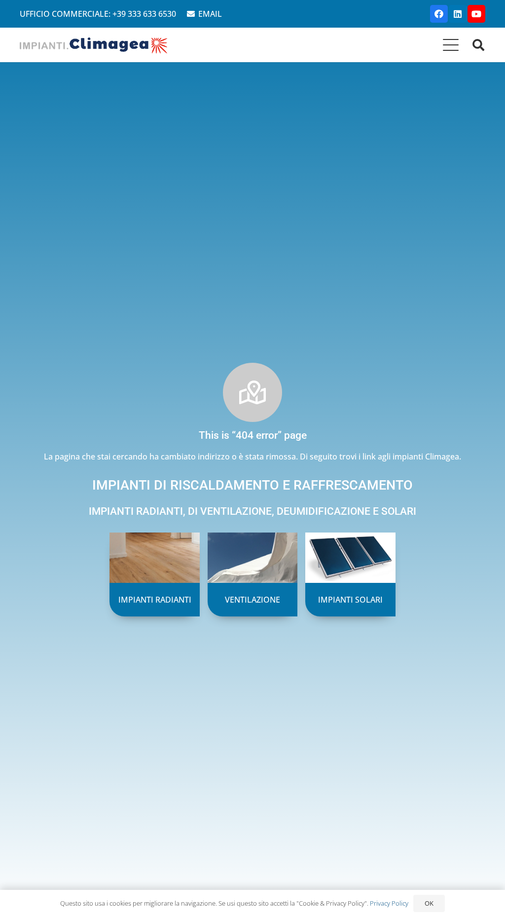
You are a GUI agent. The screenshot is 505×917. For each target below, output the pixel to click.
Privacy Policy (389, 903)
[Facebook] (439, 14)
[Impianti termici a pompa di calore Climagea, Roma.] (94, 45)
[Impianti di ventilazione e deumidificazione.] (252, 575)
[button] (451, 45)
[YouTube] (476, 14)
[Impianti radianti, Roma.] (154, 575)
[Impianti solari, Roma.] (350, 575)
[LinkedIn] (458, 14)
